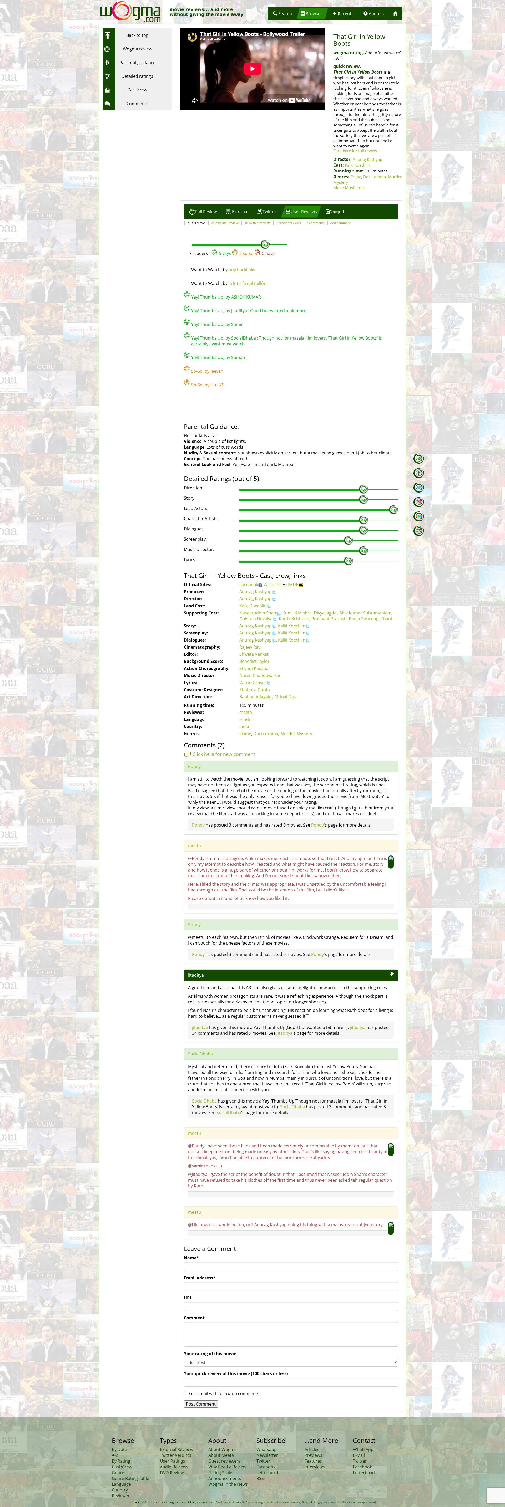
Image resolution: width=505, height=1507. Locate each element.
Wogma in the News (228, 1484)
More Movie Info (349, 188)
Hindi (244, 719)
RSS (260, 1478)
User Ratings (172, 1461)
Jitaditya (196, 975)
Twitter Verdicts (175, 1455)
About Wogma (222, 1449)
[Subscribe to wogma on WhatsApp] (419, 458)
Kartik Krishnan (294, 619)
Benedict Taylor (254, 661)
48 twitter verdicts (257, 223)
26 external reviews (225, 223)
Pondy (194, 766)
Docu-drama (374, 176)
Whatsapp (266, 1449)
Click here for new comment (224, 754)
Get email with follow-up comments (224, 1393)
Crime (355, 176)
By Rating (121, 1461)
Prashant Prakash (329, 619)
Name (191, 1258)
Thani (386, 619)
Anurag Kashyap (367, 159)
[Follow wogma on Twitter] (419, 487)
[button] (282, 13)
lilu (213, 385)
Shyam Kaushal (254, 668)
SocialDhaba (243, 338)
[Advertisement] (136, 146)
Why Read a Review (227, 1467)
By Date (119, 1449)
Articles (312, 1449)
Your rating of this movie (210, 1353)
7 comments (315, 223)
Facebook (248, 584)
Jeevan (216, 371)
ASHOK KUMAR (246, 297)
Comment (194, 1318)
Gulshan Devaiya (255, 619)
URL (188, 1298)
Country (120, 1490)
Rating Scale (220, 1472)
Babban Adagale (255, 697)
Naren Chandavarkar (260, 675)
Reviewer (121, 1496)
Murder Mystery (296, 733)
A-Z (115, 1455)
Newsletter (267, 1455)
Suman (238, 357)
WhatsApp (363, 1449)
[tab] (203, 212)
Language (121, 1484)
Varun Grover (252, 682)
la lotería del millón (247, 283)
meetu (194, 846)
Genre (118, 1472)
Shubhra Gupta (254, 690)
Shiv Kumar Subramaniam (365, 613)
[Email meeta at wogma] (419, 530)
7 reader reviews (288, 223)
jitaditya (239, 311)
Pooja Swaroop (364, 619)
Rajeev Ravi (250, 647)
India (244, 726)
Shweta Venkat (254, 654)
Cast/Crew (122, 1467)
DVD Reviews (173, 1472)
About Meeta (221, 1455)
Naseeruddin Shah (257, 613)
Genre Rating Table (130, 1478)
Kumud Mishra (297, 613)
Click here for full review (355, 150)
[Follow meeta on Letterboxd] (419, 516)
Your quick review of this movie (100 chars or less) (236, 1373)
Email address (199, 1278)
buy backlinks (242, 270)
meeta (245, 712)
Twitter (263, 1461)
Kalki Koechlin (357, 165)
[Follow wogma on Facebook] (419, 473)
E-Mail (359, 1455)
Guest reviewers (224, 1461)
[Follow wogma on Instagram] (419, 502)
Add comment (340, 223)
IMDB (293, 584)
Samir (237, 324)
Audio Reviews (174, 1467)
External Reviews (176, 1449)
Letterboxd (267, 1472)
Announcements (224, 1478)
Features (313, 1461)
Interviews (315, 1467)
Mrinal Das (285, 697)
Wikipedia (273, 584)
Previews (313, 1455)
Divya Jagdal (325, 613)
